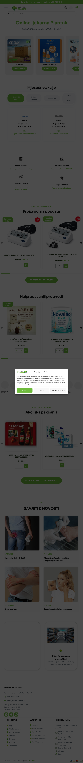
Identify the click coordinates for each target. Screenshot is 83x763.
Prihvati (25, 390)
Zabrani (41, 390)
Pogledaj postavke (58, 390)
